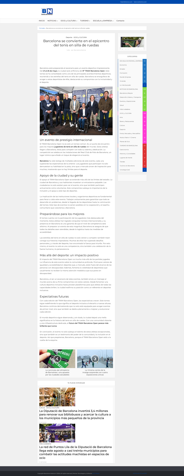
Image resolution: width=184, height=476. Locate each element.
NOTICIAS (52, 21)
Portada (42, 28)
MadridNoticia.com (126, 2)
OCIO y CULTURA (68, 21)
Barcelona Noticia (80, 50)
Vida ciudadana (45, 444)
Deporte (69, 37)
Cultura (42, 408)
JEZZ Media (95, 473)
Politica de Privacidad (140, 473)
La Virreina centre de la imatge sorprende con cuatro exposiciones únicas (90, 467)
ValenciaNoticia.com (140, 2)
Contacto (120, 21)
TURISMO (84, 21)
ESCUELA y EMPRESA (102, 21)
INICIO (42, 21)
